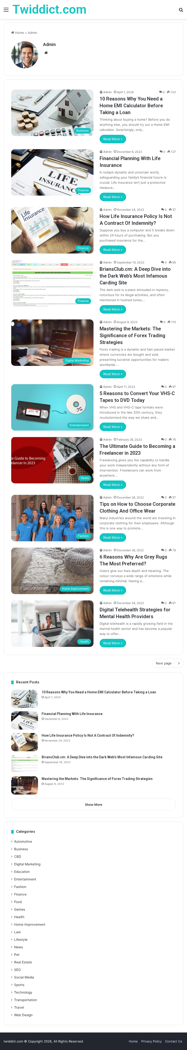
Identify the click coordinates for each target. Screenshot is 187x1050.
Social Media (24, 977)
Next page (164, 663)
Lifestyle (21, 939)
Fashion (20, 887)
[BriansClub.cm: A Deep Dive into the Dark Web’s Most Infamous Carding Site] (24, 764)
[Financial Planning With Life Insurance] (24, 720)
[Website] (46, 53)
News (18, 947)
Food (18, 902)
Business (21, 849)
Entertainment (25, 879)
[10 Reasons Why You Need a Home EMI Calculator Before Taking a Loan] (24, 699)
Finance (20, 894)
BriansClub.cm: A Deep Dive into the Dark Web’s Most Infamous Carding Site (135, 276)
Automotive (23, 841)
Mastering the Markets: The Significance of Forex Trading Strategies (132, 335)
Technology (23, 992)
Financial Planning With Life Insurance (72, 714)
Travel (19, 1007)
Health (19, 917)
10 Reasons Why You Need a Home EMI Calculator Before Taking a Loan (131, 105)
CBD (17, 857)
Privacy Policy (151, 1041)
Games (19, 909)
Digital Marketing (27, 864)
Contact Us (173, 1041)
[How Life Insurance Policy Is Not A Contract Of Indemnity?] (24, 742)
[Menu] (6, 11)
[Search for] (180, 11)
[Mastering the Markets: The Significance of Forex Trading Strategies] (24, 785)
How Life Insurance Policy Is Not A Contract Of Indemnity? (88, 735)
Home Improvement (29, 924)
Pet (16, 955)
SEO (17, 970)
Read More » (112, 139)
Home (19, 33)
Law (17, 932)
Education (22, 872)
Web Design (23, 1015)
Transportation (25, 1000)
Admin (49, 44)
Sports (19, 985)
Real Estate (23, 962)
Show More (93, 804)
